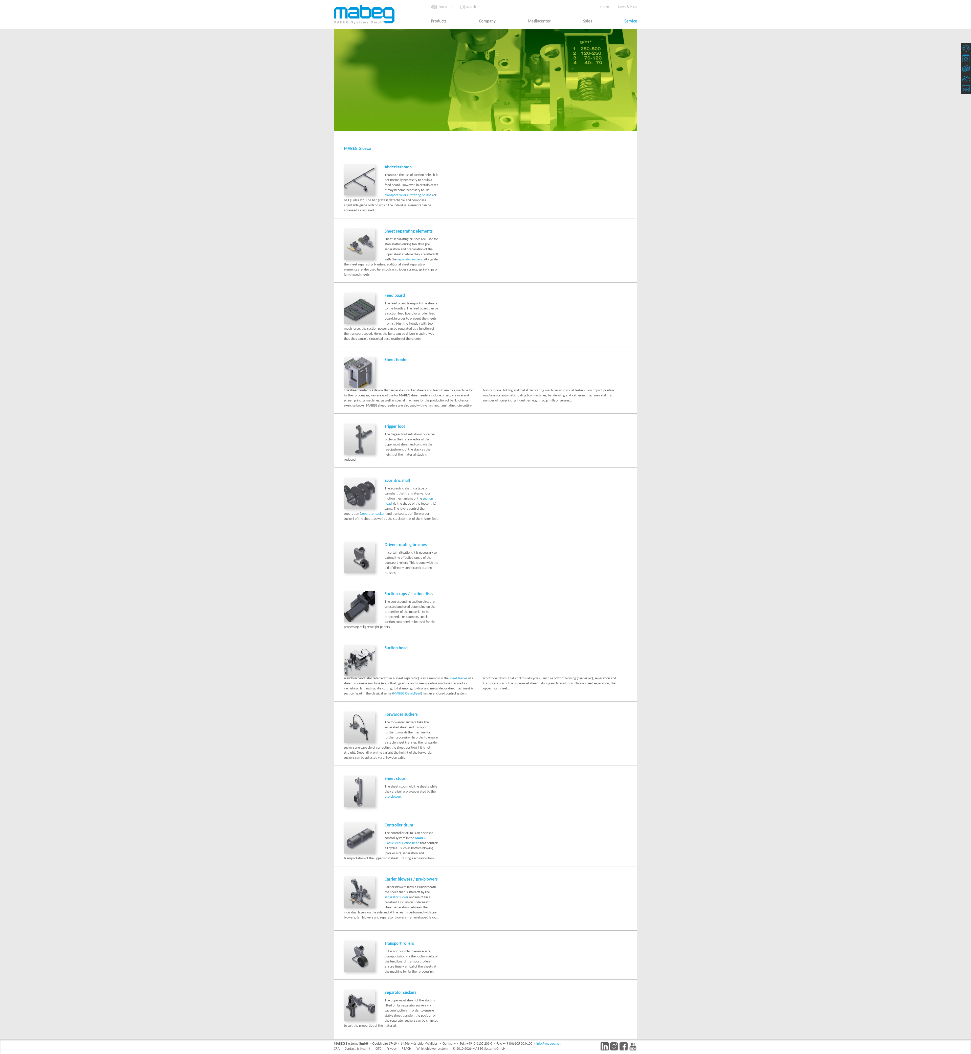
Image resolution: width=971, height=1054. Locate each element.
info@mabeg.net (548, 1044)
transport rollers (396, 195)
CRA (337, 1049)
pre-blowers (393, 797)
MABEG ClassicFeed (407, 694)
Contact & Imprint (357, 1049)
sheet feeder (458, 678)
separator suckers (409, 259)
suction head (410, 843)
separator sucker (373, 514)
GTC (378, 1049)
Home (604, 7)
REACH (406, 1049)
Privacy (391, 1049)
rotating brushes (421, 195)
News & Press (627, 7)
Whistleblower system (432, 1049)
